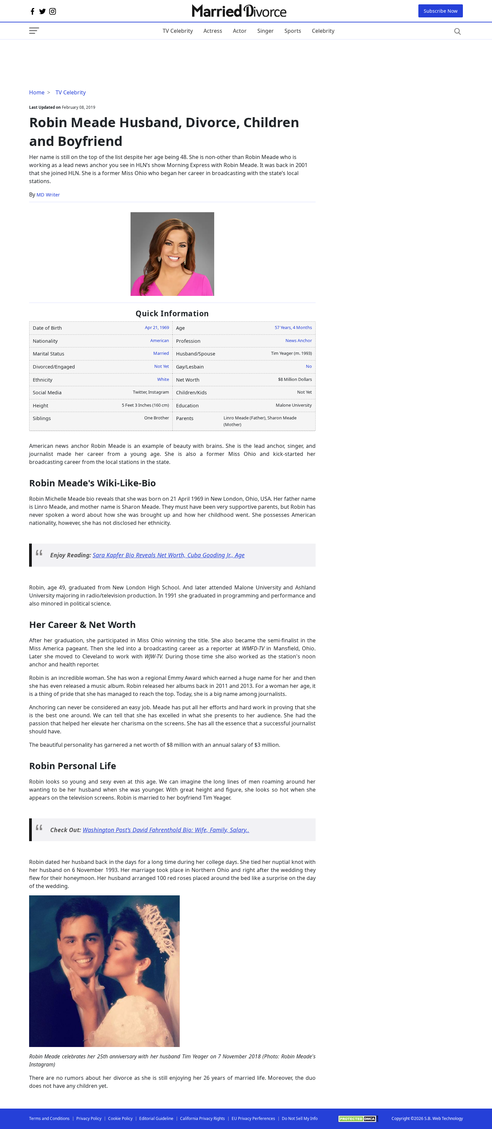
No (309, 366)
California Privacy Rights (202, 1118)
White (163, 379)
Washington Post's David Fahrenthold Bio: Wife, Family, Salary (164, 830)
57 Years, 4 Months (293, 327)
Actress (212, 30)
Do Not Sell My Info (300, 1118)
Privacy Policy (88, 1118)
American (159, 340)
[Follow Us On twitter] (42, 11)
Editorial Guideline (156, 1118)
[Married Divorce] (238, 10)
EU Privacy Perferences (253, 1118)
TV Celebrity (178, 30)
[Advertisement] (82, 52)
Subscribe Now (441, 11)
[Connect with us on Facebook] (32, 11)
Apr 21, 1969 (157, 327)
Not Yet (161, 366)
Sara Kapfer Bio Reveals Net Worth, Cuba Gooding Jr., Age (169, 555)
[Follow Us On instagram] (52, 11)
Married (161, 353)
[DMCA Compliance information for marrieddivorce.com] (358, 1118)
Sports (292, 30)
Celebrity (323, 30)
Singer (265, 30)
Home (37, 92)
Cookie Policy (120, 1118)
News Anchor (298, 340)
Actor (240, 30)
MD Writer (48, 194)
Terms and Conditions (49, 1118)
